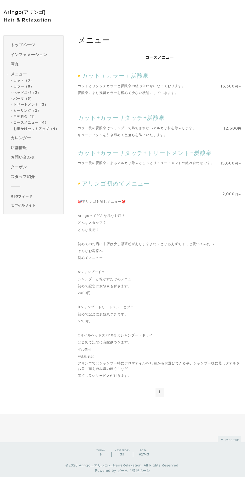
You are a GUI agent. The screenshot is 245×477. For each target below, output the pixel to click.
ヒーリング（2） (27, 110)
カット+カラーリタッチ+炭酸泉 (121, 117)
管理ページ (141, 470)
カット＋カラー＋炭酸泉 (115, 75)
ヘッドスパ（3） (27, 92)
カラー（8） (23, 86)
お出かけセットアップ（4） (36, 128)
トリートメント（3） (30, 104)
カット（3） (23, 80)
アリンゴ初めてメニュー (116, 183)
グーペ (122, 470)
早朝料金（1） (25, 116)
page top (231, 440)
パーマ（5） (23, 98)
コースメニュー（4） (30, 122)
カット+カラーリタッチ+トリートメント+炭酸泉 (145, 152)
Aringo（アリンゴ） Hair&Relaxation (110, 465)
